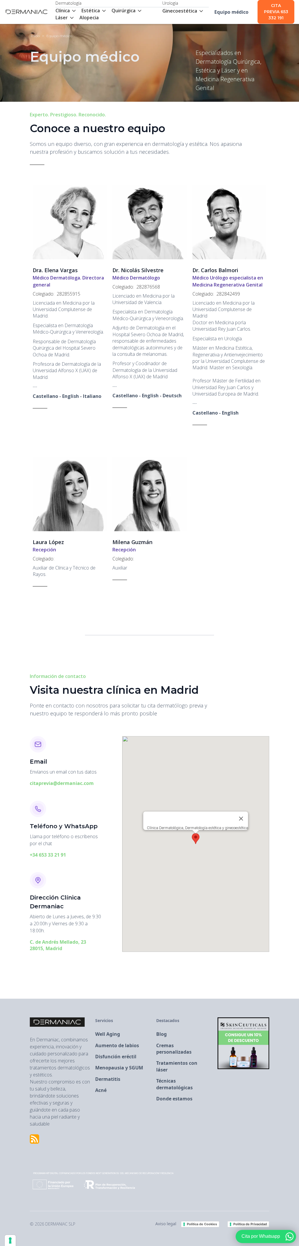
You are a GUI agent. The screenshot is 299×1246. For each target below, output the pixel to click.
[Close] (241, 819)
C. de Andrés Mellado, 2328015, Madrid (58, 945)
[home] (26, 12)
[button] (68, 10)
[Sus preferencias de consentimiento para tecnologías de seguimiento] (10, 1240)
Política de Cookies (202, 1224)
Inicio (35, 36)
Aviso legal (165, 1223)
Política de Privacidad (250, 1224)
